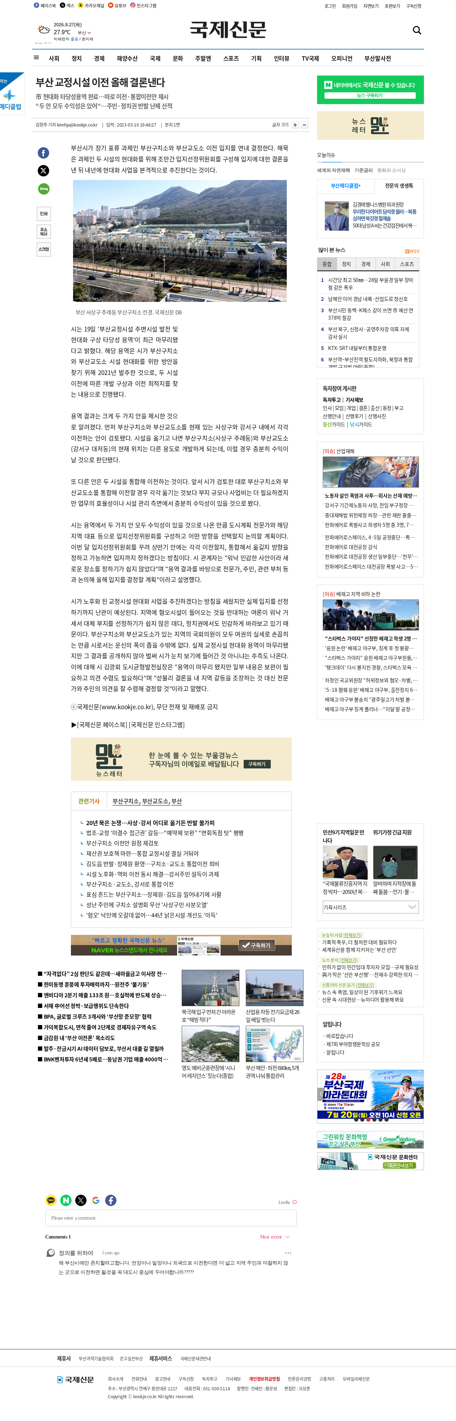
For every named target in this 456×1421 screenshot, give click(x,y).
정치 (77, 58)
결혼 (363, 407)
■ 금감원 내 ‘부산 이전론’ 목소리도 (76, 1037)
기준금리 (363, 170)
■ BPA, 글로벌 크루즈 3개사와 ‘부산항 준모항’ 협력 (94, 1016)
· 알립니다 (333, 1052)
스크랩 (43, 250)
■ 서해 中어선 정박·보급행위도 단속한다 (83, 1005)
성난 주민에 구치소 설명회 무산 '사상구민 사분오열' (147, 904)
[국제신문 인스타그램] (157, 724)
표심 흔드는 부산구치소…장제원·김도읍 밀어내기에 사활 (154, 894)
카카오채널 (94, 5)
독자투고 (209, 1379)
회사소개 (115, 1379)
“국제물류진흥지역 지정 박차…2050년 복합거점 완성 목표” (345, 891)
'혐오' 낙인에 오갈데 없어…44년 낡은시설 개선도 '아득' (151, 915)
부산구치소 (126, 801)
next (420, 1094)
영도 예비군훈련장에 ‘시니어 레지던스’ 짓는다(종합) (208, 1072)
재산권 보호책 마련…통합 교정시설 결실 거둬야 (142, 853)
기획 (256, 58)
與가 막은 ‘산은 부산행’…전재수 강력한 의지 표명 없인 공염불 (384, 974)
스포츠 (231, 58)
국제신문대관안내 (195, 1358)
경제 (99, 58)
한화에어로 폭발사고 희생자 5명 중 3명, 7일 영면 (374, 524)
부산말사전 (377, 58)
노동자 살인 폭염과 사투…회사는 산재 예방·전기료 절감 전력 (387, 495)
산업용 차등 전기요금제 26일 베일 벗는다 (272, 1016)
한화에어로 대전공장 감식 (351, 546)
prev (321, 1094)
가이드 (334, 424)
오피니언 (341, 58)
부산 (176, 801)
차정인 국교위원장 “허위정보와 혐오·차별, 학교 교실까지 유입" (389, 680)
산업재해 (338, 450)
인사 (327, 407)
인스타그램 (146, 5)
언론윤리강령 (299, 1379)
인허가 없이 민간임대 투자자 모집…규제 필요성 (370, 966)
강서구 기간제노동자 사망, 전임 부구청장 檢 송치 (374, 505)
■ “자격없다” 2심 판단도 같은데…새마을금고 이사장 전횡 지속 (107, 973)
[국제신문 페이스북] (102, 724)
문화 (178, 58)
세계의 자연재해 (333, 170)
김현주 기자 (46, 125)
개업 (351, 407)
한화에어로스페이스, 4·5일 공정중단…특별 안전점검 (379, 537)
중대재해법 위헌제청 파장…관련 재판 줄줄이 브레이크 (380, 515)
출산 (374, 407)
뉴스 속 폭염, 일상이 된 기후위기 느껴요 (362, 991)
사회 (54, 58)
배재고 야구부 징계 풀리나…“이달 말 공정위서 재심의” (380, 708)
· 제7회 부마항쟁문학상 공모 (351, 1043)
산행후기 (354, 415)
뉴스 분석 (340, 960)
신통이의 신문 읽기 (348, 985)
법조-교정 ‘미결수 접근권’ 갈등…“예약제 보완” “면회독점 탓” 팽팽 (165, 832)
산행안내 (332, 415)
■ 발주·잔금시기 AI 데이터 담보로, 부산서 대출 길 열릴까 (100, 1048)
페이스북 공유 (43, 154)
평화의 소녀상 (391, 170)
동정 (387, 407)
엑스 (70, 5)
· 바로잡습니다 (338, 1035)
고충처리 (327, 1379)
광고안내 (162, 1379)
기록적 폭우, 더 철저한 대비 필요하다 (359, 942)
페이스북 (48, 5)
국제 (155, 58)
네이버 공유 (43, 189)
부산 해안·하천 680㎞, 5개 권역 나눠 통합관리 (272, 1072)
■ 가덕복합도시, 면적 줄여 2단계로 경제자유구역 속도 (97, 1027)
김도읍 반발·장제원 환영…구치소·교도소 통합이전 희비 (152, 863)
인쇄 (43, 214)
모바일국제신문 (356, 1379)
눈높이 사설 (341, 935)
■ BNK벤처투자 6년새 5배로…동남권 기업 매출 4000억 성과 (105, 1059)
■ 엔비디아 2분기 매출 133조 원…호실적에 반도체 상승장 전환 (107, 995)
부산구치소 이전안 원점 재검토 (122, 843)
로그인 (330, 6)
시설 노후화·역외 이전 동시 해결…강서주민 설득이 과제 (152, 874)
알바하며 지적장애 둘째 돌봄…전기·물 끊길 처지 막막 (394, 891)
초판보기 (392, 6)
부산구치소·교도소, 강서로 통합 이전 (130, 884)
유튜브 (120, 5)
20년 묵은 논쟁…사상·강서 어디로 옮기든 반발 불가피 (150, 822)
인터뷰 (282, 58)
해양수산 (127, 58)
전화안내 (139, 1379)
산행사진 (377, 415)
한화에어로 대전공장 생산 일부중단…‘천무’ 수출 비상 (379, 556)
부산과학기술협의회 (96, 1358)
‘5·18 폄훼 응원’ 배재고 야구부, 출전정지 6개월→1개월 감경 (387, 689)
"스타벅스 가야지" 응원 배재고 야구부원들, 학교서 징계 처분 (386, 657)
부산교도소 (155, 801)
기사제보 (233, 1379)
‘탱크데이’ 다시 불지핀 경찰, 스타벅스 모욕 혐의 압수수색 (383, 667)
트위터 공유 (43, 172)
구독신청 (413, 6)
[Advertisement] (235, 368)
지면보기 (371, 6)
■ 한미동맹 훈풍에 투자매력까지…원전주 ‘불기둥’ (93, 984)
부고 (398, 407)
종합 (327, 263)
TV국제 (310, 58)
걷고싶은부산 (131, 1358)
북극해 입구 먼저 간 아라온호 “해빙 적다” (208, 1016)
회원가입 (349, 6)
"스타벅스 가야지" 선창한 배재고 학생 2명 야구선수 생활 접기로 (390, 638)
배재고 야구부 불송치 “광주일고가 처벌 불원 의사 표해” (381, 699)
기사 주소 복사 (43, 232)
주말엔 (203, 58)
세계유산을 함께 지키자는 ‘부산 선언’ (359, 949)
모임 (339, 407)
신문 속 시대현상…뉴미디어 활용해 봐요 (363, 999)
